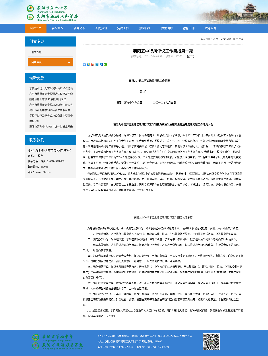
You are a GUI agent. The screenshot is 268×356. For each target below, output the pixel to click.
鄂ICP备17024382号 (158, 347)
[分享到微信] (105, 64)
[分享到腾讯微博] (97, 64)
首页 (215, 39)
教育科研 (145, 28)
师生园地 (167, 28)
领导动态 (79, 28)
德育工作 (189, 28)
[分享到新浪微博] (92, 64)
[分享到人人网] (101, 64)
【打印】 (191, 56)
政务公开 (210, 28)
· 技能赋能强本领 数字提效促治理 (47, 99)
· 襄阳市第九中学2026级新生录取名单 (49, 110)
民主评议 (36, 62)
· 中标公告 (34, 121)
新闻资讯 (101, 28)
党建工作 (123, 28)
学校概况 (57, 28)
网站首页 (35, 28)
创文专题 (36, 52)
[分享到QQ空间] (88, 64)
